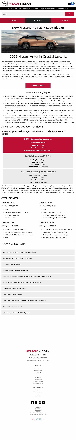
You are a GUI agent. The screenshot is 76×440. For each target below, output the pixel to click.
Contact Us (38, 407)
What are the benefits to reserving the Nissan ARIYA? (19, 252)
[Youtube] (43, 402)
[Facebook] (32, 402)
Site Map (38, 411)
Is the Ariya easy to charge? (12, 264)
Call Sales (13, 20)
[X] (36, 402)
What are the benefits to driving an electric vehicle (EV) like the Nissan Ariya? (27, 276)
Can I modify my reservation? (12, 307)
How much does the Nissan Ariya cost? (15, 270)
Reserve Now (38, 85)
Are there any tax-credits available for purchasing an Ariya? (22, 282)
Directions (39, 20)
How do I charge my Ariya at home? (14, 288)
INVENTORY (38, 377)
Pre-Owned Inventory (38, 381)
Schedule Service (38, 392)
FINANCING (38, 368)
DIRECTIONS (38, 370)
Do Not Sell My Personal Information (38, 412)
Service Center (38, 390)
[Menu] (69, 3)
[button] (73, 3)
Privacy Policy (38, 410)
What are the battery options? (12, 294)
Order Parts (38, 396)
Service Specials (38, 394)
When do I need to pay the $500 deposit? (16, 313)
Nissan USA (38, 373)
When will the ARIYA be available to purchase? (17, 258)
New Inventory (38, 379)
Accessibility (38, 408)
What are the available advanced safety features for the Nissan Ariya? (25, 301)
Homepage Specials (38, 383)
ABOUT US (38, 365)
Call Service (64, 20)
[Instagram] (40, 402)
